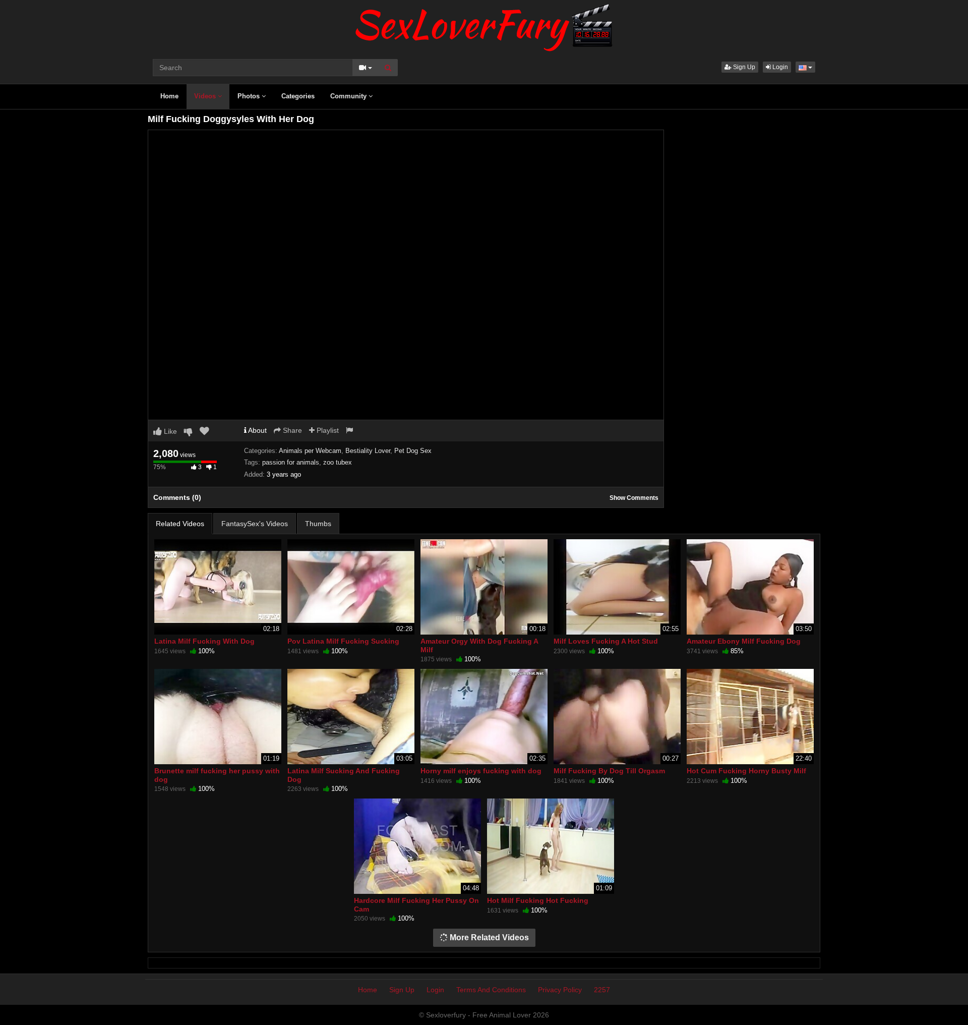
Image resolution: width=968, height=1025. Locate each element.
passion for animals (290, 462)
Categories (298, 96)
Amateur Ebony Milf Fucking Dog (744, 641)
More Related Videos (488, 937)
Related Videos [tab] (180, 524)
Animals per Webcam (310, 450)
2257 (602, 990)
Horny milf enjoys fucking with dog (480, 771)
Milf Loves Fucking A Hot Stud (606, 641)
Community (349, 96)
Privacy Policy (560, 990)
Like (169, 431)
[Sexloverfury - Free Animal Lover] (484, 25)
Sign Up (743, 67)
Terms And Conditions (491, 990)
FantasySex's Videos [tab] (254, 524)
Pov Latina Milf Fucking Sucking (343, 641)
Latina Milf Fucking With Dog (204, 641)
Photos (249, 96)
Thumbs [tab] (318, 524)
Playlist (327, 430)
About (257, 430)
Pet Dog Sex (413, 450)
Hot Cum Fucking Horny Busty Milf (746, 771)
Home (169, 96)
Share (291, 430)
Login (779, 67)
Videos (206, 96)
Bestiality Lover (367, 450)
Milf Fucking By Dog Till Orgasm (609, 771)
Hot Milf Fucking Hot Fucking (537, 900)
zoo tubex (337, 462)
